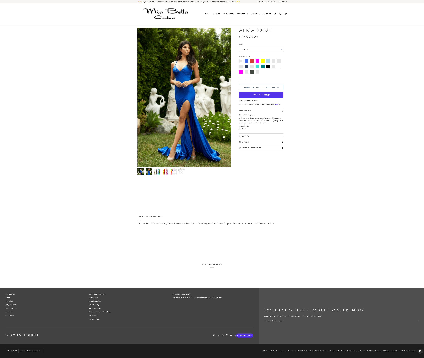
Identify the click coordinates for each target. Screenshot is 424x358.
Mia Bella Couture (272, 351)
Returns (245, 142)
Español (282, 2)
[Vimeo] (235, 335)
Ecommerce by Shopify (408, 351)
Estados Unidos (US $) (265, 2)
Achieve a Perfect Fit (251, 148)
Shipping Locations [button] (181, 294)
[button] (216, 14)
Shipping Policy (95, 301)
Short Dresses (11, 308)
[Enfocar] (184, 97)
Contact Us (93, 297)
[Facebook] (214, 335)
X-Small (245, 49)
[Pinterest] (223, 335)
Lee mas (242, 128)
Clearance (10, 315)
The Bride (9, 301)
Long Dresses (11, 305)
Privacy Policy (94, 319)
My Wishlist (93, 315)
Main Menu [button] (10, 294)
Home (8, 297)
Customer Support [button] (97, 294)
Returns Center (95, 308)
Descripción (245, 111)
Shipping (246, 136)
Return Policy (94, 305)
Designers (9, 312)
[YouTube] (231, 335)
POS (393, 351)
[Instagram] (227, 335)
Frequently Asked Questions (100, 312)
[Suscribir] (415, 321)
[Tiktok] (218, 335)
